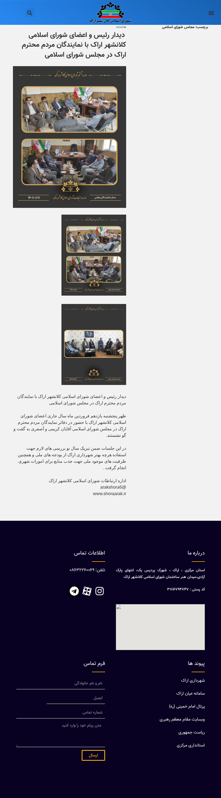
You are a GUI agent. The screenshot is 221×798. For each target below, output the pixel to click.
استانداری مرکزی (191, 745)
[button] (211, 12)
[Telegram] (74, 591)
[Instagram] (99, 591)
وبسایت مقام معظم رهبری (182, 719)
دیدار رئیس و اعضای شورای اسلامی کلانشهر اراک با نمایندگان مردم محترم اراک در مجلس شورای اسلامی (74, 45)
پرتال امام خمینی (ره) (187, 706)
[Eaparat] (86, 591)
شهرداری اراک (193, 680)
